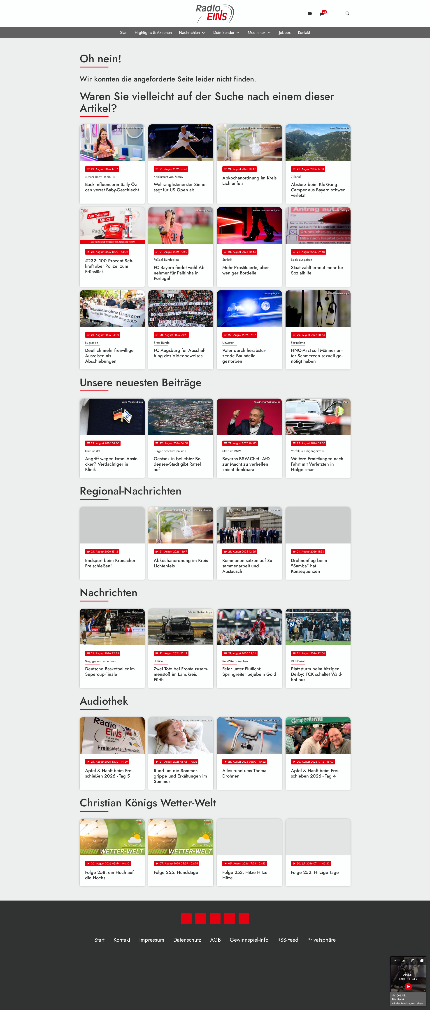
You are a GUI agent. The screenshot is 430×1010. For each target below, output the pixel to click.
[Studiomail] (111, 13)
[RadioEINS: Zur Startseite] (215, 14)
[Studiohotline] (120, 13)
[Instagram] (102, 13)
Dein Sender (223, 32)
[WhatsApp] (84, 13)
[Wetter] (335, 13)
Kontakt (304, 32)
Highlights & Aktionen (153, 32)
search (347, 13)
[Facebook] (93, 13)
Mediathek (256, 32)
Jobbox (285, 32)
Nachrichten (189, 32)
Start (124, 32)
